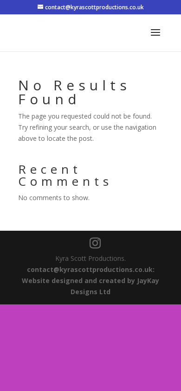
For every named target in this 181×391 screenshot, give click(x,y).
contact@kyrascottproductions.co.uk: (91, 269)
